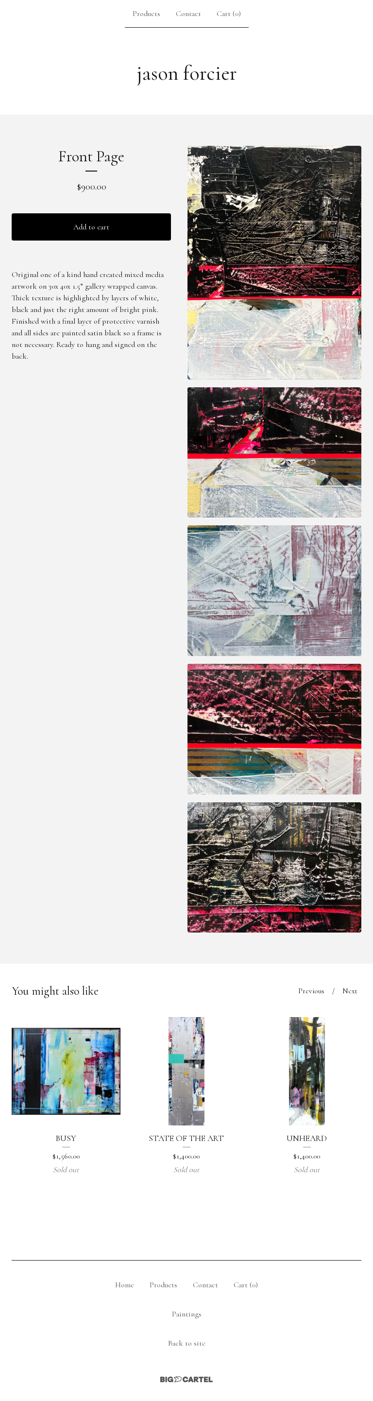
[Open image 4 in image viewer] (274, 729)
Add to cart (91, 227)
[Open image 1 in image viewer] (274, 263)
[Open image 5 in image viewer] (274, 867)
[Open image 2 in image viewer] (274, 452)
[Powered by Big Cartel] (186, 1379)
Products (146, 13)
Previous (311, 990)
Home (124, 1285)
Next (349, 990)
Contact (188, 13)
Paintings (187, 1314)
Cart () (229, 13)
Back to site (186, 1343)
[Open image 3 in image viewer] (274, 590)
